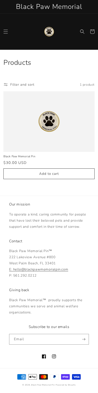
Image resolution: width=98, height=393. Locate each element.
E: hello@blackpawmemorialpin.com (38, 269)
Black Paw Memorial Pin (19, 156)
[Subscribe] (84, 339)
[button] (6, 32)
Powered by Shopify (66, 385)
